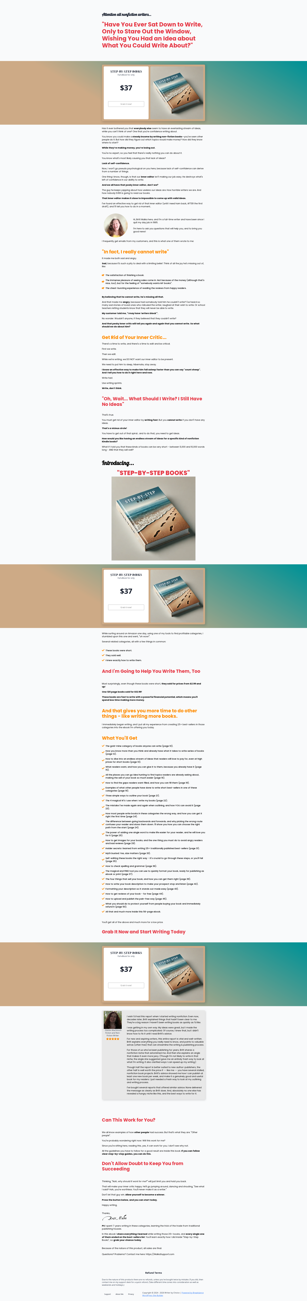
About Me (119, 1294)
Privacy (131, 1294)
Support (107, 1294)
